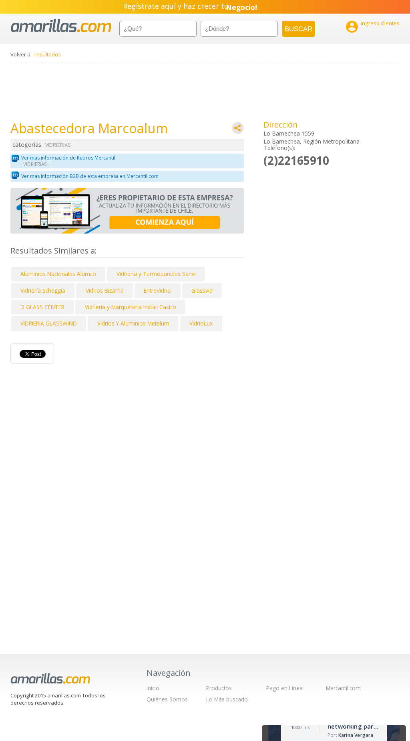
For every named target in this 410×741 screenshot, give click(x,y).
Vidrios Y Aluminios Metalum (133, 323)
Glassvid (202, 290)
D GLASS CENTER (42, 307)
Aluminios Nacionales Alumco (58, 274)
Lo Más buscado (227, 699)
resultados (47, 54)
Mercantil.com (343, 688)
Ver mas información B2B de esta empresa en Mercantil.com (90, 176)
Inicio (153, 688)
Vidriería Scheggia (42, 290)
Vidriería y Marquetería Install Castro (130, 307)
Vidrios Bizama (105, 290)
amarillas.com (61, 26)
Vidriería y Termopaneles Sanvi (156, 274)
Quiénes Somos (167, 699)
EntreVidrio (157, 290)
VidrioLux (201, 323)
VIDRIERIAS (58, 145)
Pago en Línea (284, 688)
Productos (219, 688)
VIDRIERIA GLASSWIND (48, 323)
